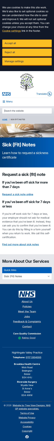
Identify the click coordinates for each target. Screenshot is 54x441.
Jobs (27, 316)
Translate (41, 93)
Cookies (27, 426)
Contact (27, 326)
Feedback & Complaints (27, 321)
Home (4, 119)
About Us (27, 301)
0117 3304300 (33, 357)
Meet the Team (27, 311)
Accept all (10, 43)
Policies (27, 306)
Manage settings (14, 61)
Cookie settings (11, 30)
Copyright (27, 431)
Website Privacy (27, 417)
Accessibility (27, 422)
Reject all (10, 52)
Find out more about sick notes (20, 244)
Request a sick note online (17, 194)
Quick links (10, 270)
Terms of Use (27, 413)
